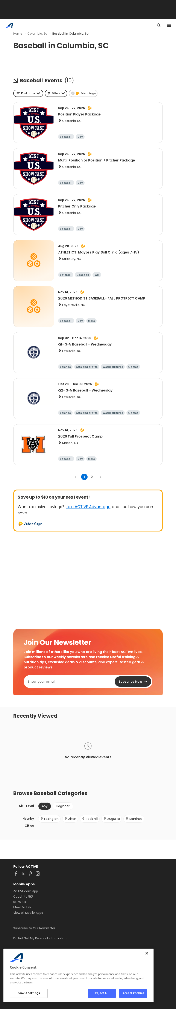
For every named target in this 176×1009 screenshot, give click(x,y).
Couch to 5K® (23, 896)
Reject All (101, 993)
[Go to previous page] (75, 477)
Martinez (135, 819)
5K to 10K (19, 902)
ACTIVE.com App (25, 891)
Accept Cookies (133, 993)
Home (17, 33)
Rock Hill (92, 819)
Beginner (63, 806)
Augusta (113, 819)
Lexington (51, 819)
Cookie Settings (29, 993)
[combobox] (28, 93)
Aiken (72, 819)
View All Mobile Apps (28, 913)
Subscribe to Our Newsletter (34, 928)
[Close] (147, 953)
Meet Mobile (22, 907)
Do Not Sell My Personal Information (40, 938)
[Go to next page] (100, 477)
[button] (56, 93)
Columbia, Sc (37, 33)
